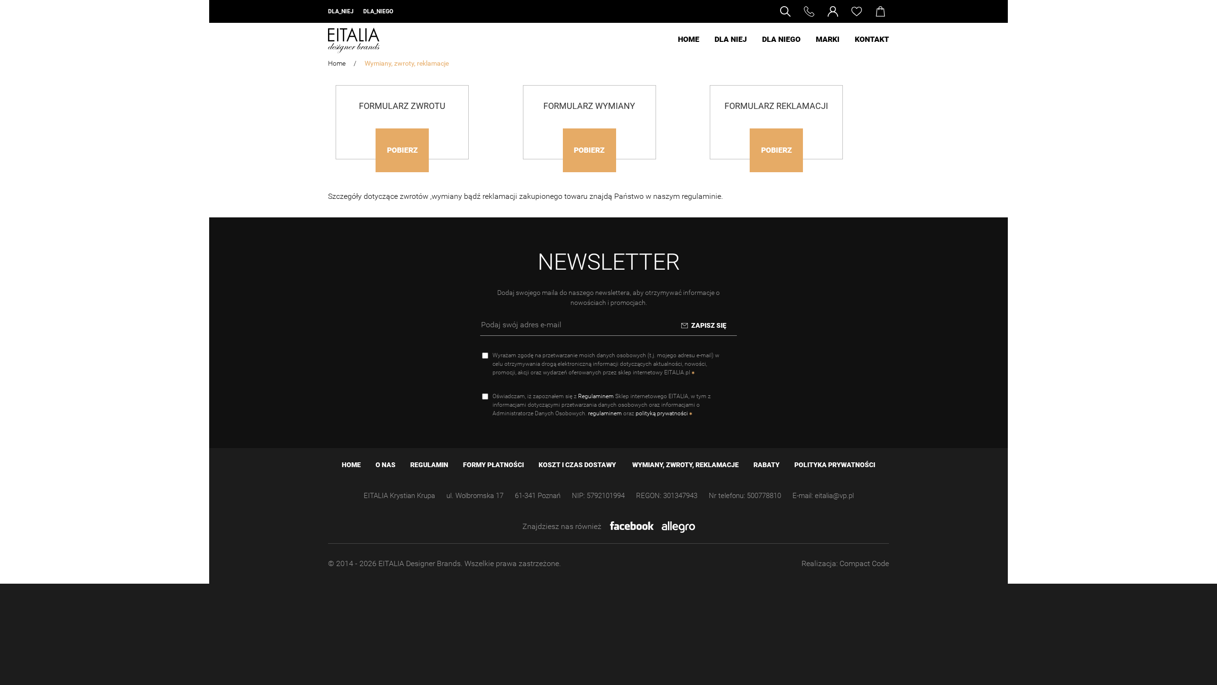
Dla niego (781, 39)
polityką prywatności (662, 413)
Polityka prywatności (834, 465)
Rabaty (767, 465)
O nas (386, 465)
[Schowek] (861, 11)
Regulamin (430, 465)
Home (688, 39)
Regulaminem (596, 396)
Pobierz (402, 150)
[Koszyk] (882, 11)
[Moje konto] (838, 11)
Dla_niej (341, 11)
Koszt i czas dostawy (578, 465)
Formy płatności (494, 465)
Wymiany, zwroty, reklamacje (685, 465)
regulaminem (605, 413)
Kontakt (872, 39)
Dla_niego (378, 11)
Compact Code (864, 563)
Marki (828, 39)
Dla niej (731, 39)
